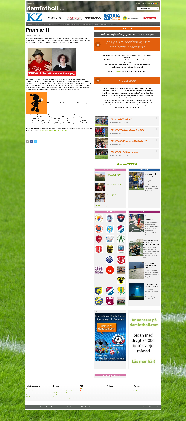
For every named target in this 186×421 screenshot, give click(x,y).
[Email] (27, 141)
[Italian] (158, 3)
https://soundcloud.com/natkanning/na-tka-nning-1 (53, 130)
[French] (154, 3)
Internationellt (29, 390)
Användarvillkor (38, 403)
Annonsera (136, 388)
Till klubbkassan (87, 24)
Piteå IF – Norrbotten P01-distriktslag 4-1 (113, 175)
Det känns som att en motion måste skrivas (64, 399)
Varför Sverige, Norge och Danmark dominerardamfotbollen (151, 242)
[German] (156, 3)
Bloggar (38, 24)
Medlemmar (66, 24)
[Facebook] (31, 141)
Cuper (58, 24)
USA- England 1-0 (112, 195)
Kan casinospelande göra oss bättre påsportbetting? (151, 218)
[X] (35, 141)
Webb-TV (51, 24)
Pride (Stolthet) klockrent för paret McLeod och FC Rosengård (127, 34)
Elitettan (28, 395)
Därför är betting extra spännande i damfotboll (151, 265)
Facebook (109, 388)
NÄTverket (104, 24)
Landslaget (29, 392)
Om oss (96, 24)
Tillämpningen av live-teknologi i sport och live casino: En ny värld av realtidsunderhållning (64, 389)
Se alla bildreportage (127, 164)
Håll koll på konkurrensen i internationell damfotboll (63, 394)
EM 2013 (28, 397)
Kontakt (138, 3)
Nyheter (30, 24)
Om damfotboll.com (50, 403)
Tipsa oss (60, 403)
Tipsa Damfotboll (145, 3)
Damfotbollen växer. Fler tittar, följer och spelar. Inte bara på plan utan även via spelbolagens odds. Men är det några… (152, 274)
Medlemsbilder (76, 24)
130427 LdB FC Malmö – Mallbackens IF (128, 141)
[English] (152, 3)
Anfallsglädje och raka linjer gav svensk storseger (150, 176)
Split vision (112, 24)
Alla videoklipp (102, 206)
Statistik (135, 390)
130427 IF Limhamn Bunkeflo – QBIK (127, 130)
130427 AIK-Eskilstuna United (124, 152)
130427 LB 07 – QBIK (120, 119)
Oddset (118, 71)
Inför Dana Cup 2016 (113, 184)
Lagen (44, 24)
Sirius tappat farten (58, 397)
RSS (66, 403)
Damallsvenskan (30, 388)
